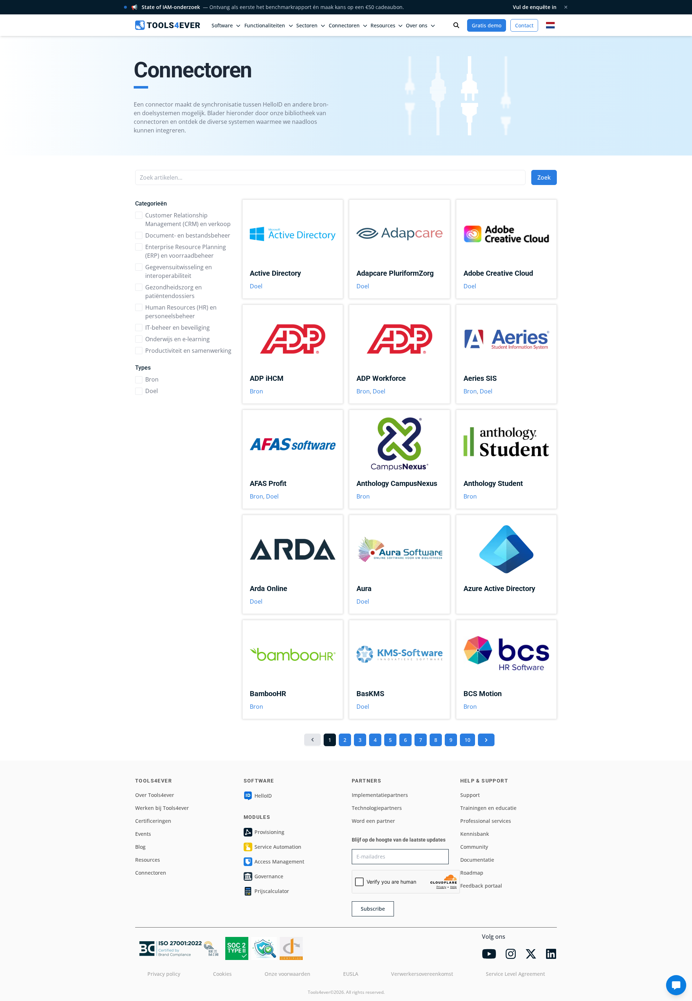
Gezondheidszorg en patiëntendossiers (173, 291)
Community (474, 846)
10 (467, 739)
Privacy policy (163, 973)
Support (470, 795)
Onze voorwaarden (287, 973)
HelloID (263, 795)
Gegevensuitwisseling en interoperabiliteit (178, 271)
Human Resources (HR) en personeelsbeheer (181, 311)
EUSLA (350, 973)
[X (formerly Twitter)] (531, 954)
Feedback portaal (481, 885)
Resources (147, 859)
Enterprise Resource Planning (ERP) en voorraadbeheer (185, 251)
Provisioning (269, 832)
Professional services (485, 820)
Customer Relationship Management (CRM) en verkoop (188, 219)
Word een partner (373, 820)
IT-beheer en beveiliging (177, 328)
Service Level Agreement (515, 973)
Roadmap (471, 872)
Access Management (279, 861)
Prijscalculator (271, 891)
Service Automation (277, 846)
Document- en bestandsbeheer (187, 235)
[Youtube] (489, 954)
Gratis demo (486, 25)
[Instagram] (510, 954)
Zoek (544, 177)
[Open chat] (676, 985)
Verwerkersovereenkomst (422, 973)
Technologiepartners (377, 807)
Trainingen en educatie (488, 807)
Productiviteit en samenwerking (188, 351)
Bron (152, 379)
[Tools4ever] (167, 25)
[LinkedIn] (551, 954)
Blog (140, 846)
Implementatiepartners (380, 795)
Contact (524, 25)
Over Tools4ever (154, 795)
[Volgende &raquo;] (486, 740)
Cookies (222, 973)
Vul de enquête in (534, 7)
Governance (268, 876)
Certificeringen (153, 820)
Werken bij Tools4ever (162, 807)
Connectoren (150, 872)
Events (143, 833)
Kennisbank (474, 833)
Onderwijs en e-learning (177, 339)
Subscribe (373, 908)
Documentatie (477, 859)
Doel (151, 391)
